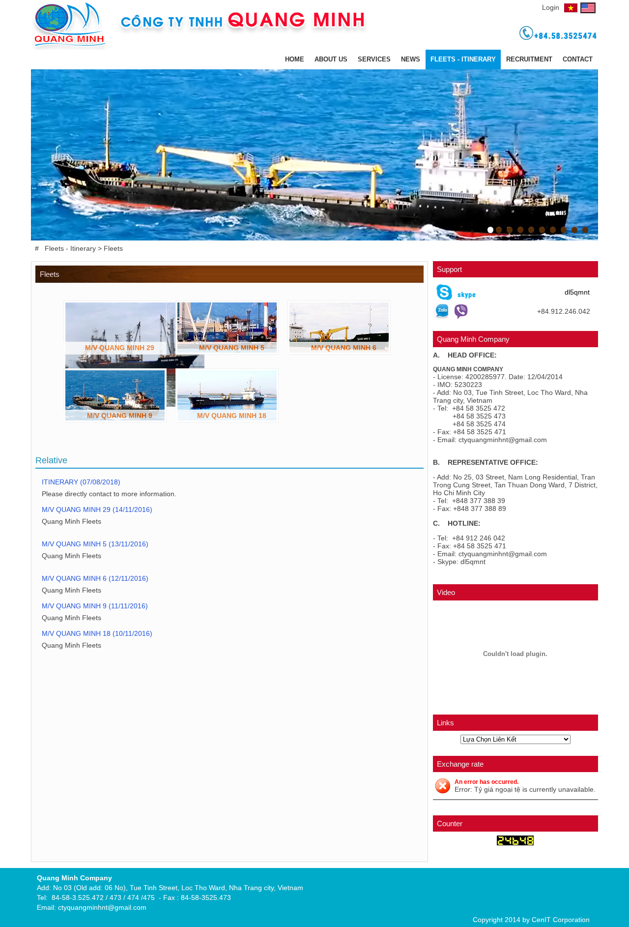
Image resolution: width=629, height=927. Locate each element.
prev (42, 155)
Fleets (113, 248)
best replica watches (31, 922)
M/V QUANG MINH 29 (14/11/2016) (98, 509)
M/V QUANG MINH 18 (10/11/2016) (98, 633)
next (587, 155)
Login (550, 7)
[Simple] (314, 47)
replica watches (175, 922)
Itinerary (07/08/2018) (82, 482)
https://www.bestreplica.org (107, 922)
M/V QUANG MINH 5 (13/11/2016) (96, 544)
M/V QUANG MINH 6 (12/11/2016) (96, 578)
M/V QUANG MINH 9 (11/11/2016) (96, 606)
